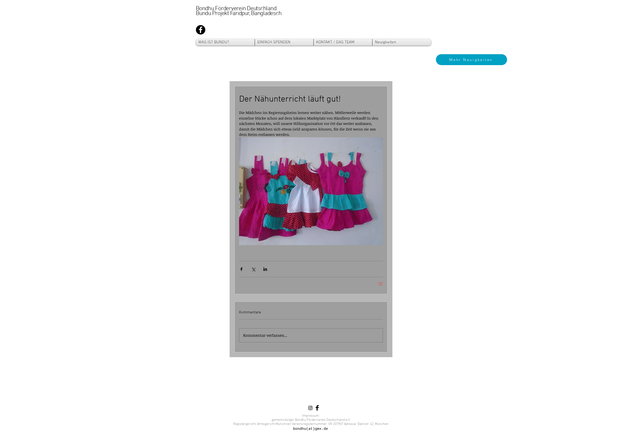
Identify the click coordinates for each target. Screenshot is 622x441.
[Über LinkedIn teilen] (265, 269)
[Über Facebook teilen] (241, 269)
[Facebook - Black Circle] (200, 30)
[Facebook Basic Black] (317, 408)
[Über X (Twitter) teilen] (253, 269)
